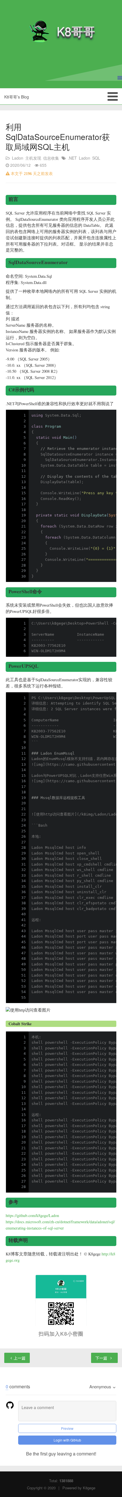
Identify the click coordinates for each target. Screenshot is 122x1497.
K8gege (89, 1487)
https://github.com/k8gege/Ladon (32, 1215)
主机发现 (33, 158)
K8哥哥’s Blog (16, 97)
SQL (96, 158)
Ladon (17, 158)
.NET (72, 158)
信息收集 (51, 158)
